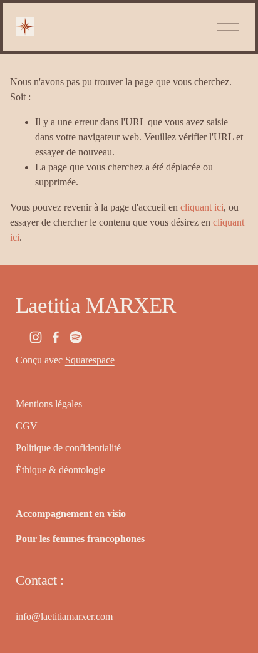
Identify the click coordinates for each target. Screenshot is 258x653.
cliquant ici (202, 207)
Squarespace (90, 360)
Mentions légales (49, 404)
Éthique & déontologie (60, 469)
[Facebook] (55, 337)
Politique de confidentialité (68, 447)
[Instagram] (35, 337)
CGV (27, 426)
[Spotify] (76, 337)
